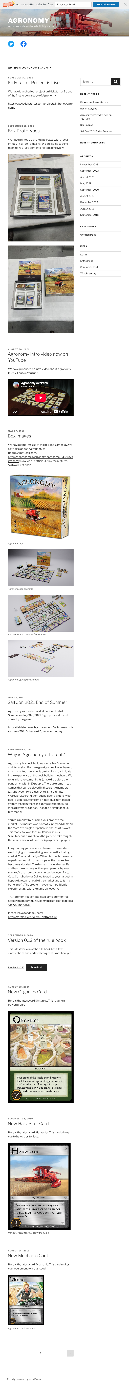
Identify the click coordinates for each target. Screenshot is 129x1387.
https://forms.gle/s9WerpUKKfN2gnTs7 (32, 917)
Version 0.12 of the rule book (37, 940)
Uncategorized (88, 234)
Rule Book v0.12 (16, 967)
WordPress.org (88, 273)
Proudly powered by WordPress (24, 1379)
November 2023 (89, 164)
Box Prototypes (24, 130)
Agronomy (29, 20)
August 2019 (87, 208)
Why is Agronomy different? (36, 754)
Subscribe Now (106, 4)
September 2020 (89, 189)
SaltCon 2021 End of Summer (37, 702)
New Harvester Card (28, 1123)
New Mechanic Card (28, 1255)
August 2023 (87, 177)
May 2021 (85, 183)
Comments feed (89, 267)
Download (36, 967)
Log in (83, 254)
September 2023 (89, 170)
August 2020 (87, 195)
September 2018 (89, 214)
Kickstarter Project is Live (34, 82)
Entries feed (86, 260)
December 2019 (89, 202)
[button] (64, 4)
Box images (19, 435)
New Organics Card (27, 991)
